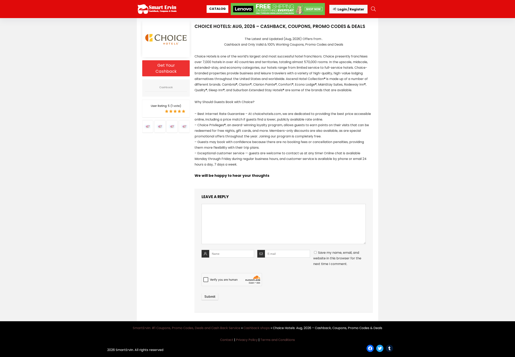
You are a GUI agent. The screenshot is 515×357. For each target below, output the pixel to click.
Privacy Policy (247, 340)
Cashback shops (256, 328)
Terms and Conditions (277, 340)
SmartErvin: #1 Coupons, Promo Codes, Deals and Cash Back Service (186, 328)
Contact (226, 340)
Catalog (217, 8)
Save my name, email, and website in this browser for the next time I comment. (337, 258)
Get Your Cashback (166, 68)
